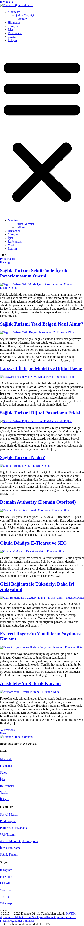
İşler (10, 29)
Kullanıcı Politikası (22, 920)
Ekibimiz (21, 19)
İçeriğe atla (6, 1)
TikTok (4, 896)
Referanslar (15, 33)
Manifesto (14, 12)
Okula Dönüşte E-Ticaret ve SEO (33, 543)
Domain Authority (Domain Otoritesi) (38, 502)
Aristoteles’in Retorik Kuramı (30, 683)
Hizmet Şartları (55, 917)
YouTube (5, 890)
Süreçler (13, 26)
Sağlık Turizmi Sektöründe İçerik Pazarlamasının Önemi (33, 273)
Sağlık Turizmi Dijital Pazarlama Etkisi (40, 412)
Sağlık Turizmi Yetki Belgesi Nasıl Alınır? (41, 324)
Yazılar (12, 36)
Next (5, 733)
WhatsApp (6, 903)
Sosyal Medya (9, 814)
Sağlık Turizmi (9, 854)
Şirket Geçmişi (25, 15)
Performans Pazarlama (14, 827)
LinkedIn (5, 883)
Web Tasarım (8, 834)
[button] (42, 130)
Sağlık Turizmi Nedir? (22, 457)
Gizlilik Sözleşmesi (34, 917)
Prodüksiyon (8, 821)
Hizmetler (14, 22)
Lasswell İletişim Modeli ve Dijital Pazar (41, 368)
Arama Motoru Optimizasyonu (19, 841)
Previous (7, 730)
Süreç (3, 772)
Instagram (6, 870)
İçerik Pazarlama (10, 847)
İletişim (12, 40)
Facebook (6, 876)
